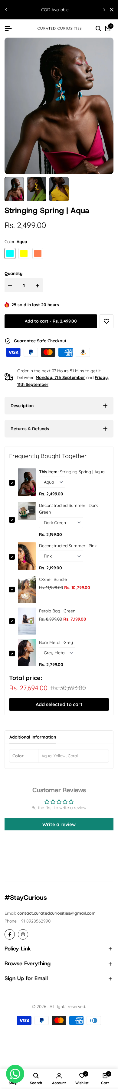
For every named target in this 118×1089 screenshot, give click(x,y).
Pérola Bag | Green (57, 611)
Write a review (59, 824)
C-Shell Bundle (53, 579)
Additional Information (32, 737)
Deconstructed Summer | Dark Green (68, 509)
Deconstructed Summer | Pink (68, 545)
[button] (106, 321)
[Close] (110, 10)
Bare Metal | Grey (56, 642)
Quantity (13, 273)
